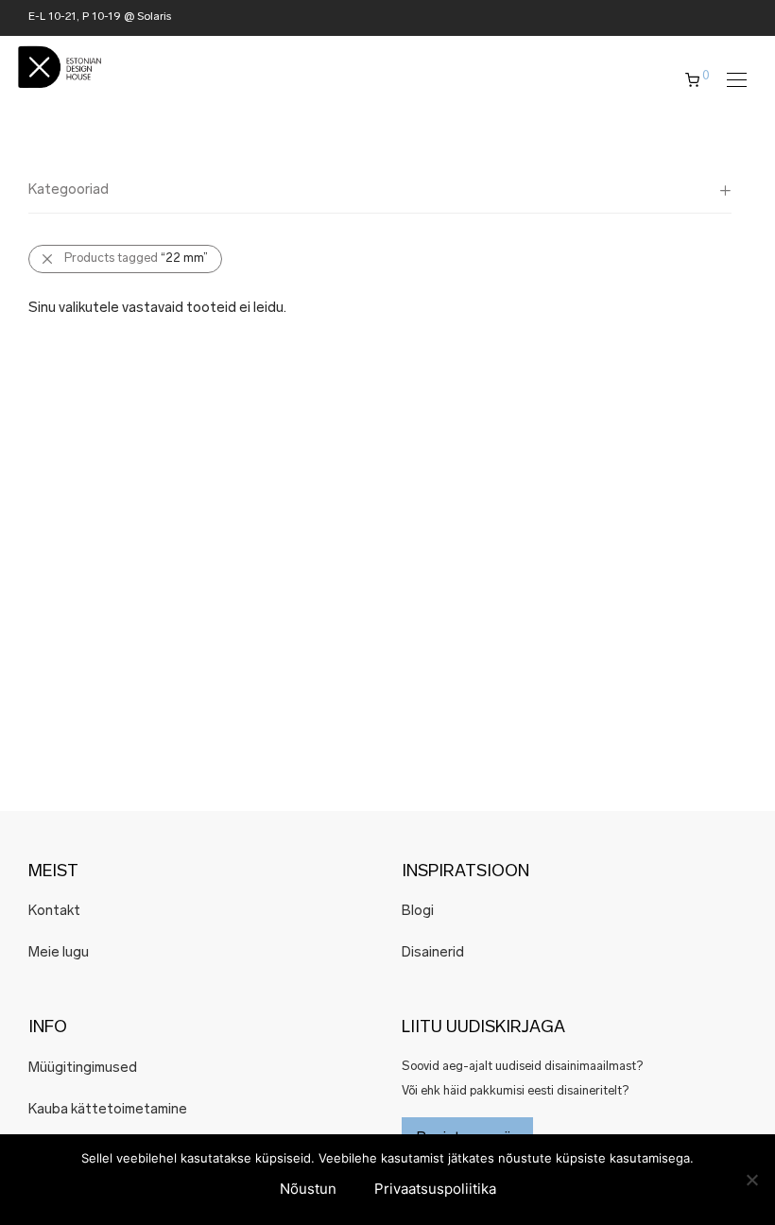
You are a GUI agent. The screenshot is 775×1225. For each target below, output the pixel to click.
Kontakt (54, 912)
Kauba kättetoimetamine (107, 1110)
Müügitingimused (82, 1068)
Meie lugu (58, 953)
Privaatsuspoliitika (435, 1189)
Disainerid (433, 953)
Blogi (418, 912)
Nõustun (308, 1189)
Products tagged (136, 258)
